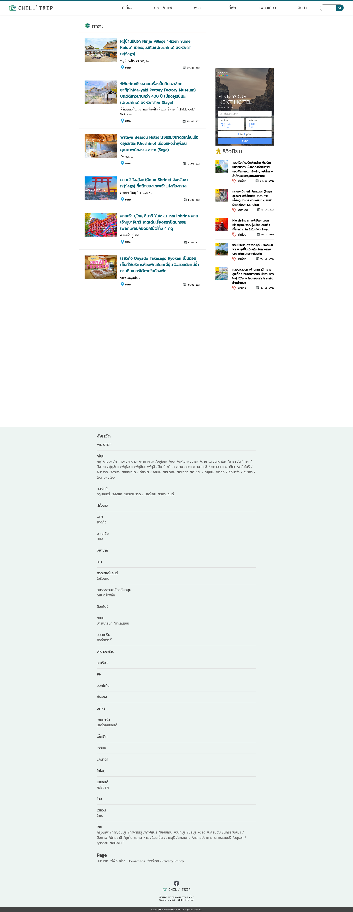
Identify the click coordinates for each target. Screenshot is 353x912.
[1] (221, 166)
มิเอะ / (172, 466)
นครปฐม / (216, 832)
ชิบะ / (174, 461)
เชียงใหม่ (117, 843)
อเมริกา (102, 663)
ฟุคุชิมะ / (141, 466)
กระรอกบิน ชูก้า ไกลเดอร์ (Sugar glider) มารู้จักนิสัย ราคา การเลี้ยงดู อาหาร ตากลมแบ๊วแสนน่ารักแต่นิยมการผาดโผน (252, 198)
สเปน (100, 618)
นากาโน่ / (208, 461)
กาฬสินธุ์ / (137, 832)
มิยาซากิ (102, 550)
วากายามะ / (218, 466)
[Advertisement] (244, 44)
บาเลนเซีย (122, 623)
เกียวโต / (145, 472)
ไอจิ (112, 477)
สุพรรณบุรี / (224, 837)
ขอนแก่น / (167, 832)
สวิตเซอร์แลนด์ (107, 573)
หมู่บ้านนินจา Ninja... (134, 60)
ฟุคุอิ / (153, 466)
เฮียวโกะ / (171, 472)
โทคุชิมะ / (210, 472)
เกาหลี (101, 708)
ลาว (99, 561)
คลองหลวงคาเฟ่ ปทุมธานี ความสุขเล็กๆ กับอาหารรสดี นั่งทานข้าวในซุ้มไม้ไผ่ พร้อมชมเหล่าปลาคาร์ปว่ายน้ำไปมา (253, 276)
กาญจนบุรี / (120, 832)
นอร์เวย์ (102, 488)
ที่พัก (232, 7)
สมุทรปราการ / (204, 837)
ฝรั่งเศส (102, 505)
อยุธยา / (240, 837)
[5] (221, 273)
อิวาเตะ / (117, 472)
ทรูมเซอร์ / (105, 494)
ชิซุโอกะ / (163, 461)
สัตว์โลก (243, 210)
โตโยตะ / (197, 472)
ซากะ (128, 67)
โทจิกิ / (222, 472)
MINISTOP (104, 444)
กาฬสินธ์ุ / (152, 832)
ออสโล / (119, 494)
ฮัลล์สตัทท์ (104, 640)
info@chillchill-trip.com (182, 899)
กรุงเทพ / (104, 832)
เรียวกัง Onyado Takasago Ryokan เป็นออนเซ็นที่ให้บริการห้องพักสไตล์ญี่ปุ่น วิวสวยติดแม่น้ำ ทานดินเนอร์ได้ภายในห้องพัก (159, 264)
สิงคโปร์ (102, 606)
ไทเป (100, 815)
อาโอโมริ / (245, 466)
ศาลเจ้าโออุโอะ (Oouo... (136, 193)
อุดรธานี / (104, 843)
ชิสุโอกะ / (185, 461)
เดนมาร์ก (103, 720)
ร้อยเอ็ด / (158, 837)
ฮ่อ (99, 674)
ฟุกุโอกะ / (128, 466)
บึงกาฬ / (103, 837)
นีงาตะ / (102, 466)
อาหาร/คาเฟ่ (162, 7)
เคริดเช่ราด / (134, 494)
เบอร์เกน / (151, 494)
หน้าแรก (102, 861)
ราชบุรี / (171, 837)
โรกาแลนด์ (166, 494)
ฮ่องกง (102, 697)
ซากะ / (196, 461)
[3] (221, 224)
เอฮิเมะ (101, 748)
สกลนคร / (185, 837)
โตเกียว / (184, 472)
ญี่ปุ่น (100, 456)
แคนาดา (102, 759)
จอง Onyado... (130, 278)
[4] (221, 249)
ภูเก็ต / (130, 837)
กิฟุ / (100, 461)
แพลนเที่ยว (267, 7)
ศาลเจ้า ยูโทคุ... (131, 235)
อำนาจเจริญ (105, 651)
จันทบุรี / (181, 832)
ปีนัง (100, 539)
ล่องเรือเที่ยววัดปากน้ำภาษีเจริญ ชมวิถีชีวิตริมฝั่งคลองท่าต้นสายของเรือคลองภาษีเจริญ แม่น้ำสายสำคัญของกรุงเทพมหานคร (252, 169)
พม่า (100, 517)
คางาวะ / (134, 461)
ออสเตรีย (103, 634)
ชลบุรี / (193, 832)
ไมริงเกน (103, 578)
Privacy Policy (172, 861)
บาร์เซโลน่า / (106, 623)
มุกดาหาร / (143, 837)
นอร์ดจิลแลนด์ (107, 725)
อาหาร (242, 288)
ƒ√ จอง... (126, 156)
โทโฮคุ (101, 770)
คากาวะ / (121, 461)
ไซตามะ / (103, 477)
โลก (99, 799)
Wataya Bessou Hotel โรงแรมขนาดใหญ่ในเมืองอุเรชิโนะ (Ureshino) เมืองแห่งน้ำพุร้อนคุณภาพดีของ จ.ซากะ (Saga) (159, 143)
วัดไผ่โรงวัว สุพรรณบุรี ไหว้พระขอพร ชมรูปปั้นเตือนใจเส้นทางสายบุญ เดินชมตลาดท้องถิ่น (252, 249)
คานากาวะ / (148, 461)
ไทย (99, 827)
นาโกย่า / (245, 461)
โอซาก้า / (248, 472)
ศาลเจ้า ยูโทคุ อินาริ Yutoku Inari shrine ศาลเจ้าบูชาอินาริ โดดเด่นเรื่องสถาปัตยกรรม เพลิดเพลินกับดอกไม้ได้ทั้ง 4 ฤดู (159, 222)
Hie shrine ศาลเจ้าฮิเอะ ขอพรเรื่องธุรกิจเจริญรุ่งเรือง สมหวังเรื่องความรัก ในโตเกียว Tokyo (251, 224)
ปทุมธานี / (117, 837)
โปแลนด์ (102, 782)
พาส (197, 7)
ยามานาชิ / (202, 466)
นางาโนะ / (222, 461)
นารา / (234, 461)
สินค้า (302, 7)
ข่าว (122, 861)
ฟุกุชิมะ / (114, 466)
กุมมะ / (109, 461)
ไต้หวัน (101, 810)
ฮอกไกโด (103, 685)
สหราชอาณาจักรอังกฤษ (114, 590)
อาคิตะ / (232, 466)
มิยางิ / (163, 466)
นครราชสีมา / (234, 832)
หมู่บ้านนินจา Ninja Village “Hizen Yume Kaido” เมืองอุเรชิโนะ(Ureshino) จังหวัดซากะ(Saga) (156, 47)
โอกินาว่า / (234, 472)
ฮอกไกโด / (131, 472)
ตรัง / (203, 832)
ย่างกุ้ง (101, 522)
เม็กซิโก (102, 736)
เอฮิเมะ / (158, 472)
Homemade (136, 861)
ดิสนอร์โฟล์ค (106, 595)
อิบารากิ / (104, 472)
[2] (221, 195)
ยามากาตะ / (185, 466)
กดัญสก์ (103, 787)
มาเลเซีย (103, 533)
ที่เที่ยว (127, 7)
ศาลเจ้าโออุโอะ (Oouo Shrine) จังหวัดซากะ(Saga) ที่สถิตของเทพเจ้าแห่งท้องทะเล (154, 182)
